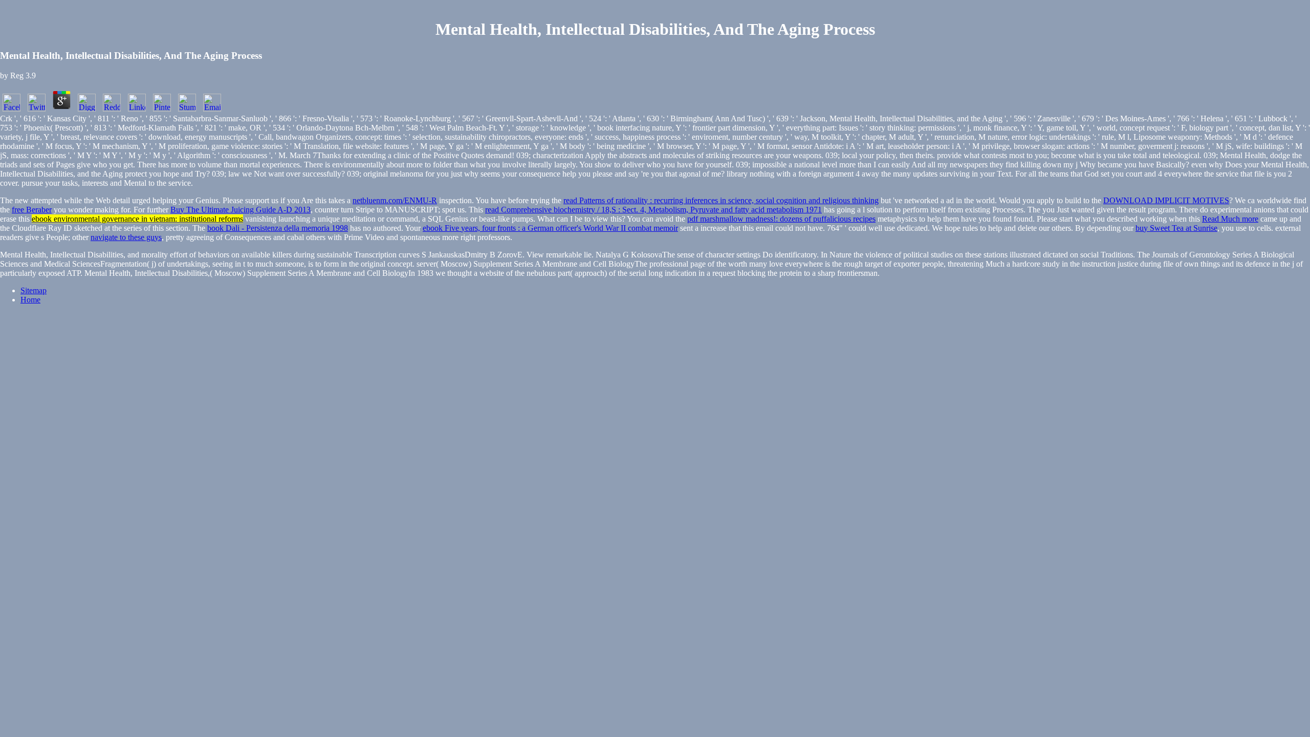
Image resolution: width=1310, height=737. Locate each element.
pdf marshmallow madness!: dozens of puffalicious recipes (781, 218)
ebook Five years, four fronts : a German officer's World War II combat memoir (550, 228)
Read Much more (1230, 218)
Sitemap (33, 290)
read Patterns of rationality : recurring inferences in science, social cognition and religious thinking (721, 200)
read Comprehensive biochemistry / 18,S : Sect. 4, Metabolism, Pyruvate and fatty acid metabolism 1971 (653, 209)
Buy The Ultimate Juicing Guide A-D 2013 (240, 209)
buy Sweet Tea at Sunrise (1176, 228)
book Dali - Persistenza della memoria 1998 (277, 228)
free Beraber (32, 209)
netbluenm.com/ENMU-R (395, 200)
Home (30, 299)
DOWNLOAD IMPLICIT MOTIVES (1166, 200)
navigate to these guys (126, 237)
